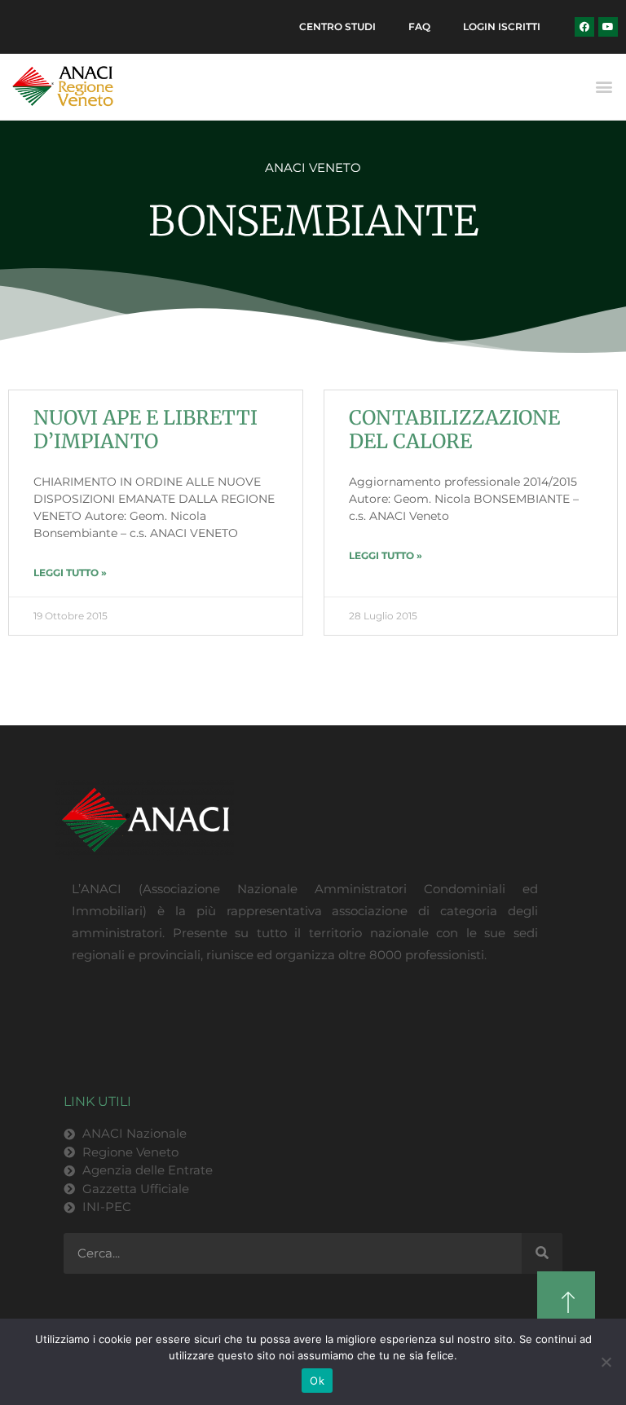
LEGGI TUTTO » (70, 572)
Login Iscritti (501, 26)
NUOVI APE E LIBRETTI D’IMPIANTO (145, 429)
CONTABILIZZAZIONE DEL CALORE (454, 429)
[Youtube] (608, 27)
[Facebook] (584, 27)
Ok (317, 1380)
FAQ (419, 26)
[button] (604, 86)
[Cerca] (542, 1253)
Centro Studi (337, 26)
